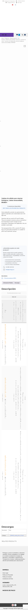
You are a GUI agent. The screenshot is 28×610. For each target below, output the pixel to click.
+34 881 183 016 (21, 1)
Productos (7, 38)
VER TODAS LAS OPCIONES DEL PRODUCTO (14, 208)
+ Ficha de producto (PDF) (9, 278)
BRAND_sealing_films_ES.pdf (17, 535)
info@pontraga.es (11, 2)
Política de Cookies (7, 576)
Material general (13, 38)
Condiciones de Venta (8, 578)
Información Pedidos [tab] (8, 282)
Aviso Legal (5, 573)
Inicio (2, 38)
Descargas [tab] (17, 282)
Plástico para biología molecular (13, 39)
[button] (3, 35)
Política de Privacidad (8, 574)
